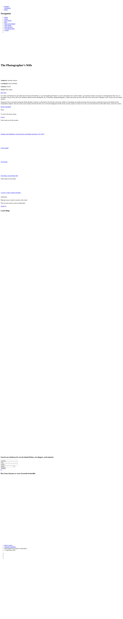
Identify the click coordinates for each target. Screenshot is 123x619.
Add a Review (8, 27)
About (6, 19)
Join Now (3, 60)
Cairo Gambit (4, 148)
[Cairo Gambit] (5, 145)
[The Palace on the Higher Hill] (5, 172)
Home (6, 17)
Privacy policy (8, 545)
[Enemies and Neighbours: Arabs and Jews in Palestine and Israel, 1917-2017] (5, 131)
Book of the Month (9, 24)
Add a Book (7, 25)
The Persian (4, 162)
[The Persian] (5, 159)
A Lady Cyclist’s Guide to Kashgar (11, 192)
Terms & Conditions (10, 547)
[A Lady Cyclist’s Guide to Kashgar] (5, 189)
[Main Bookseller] (37, 496)
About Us (3, 206)
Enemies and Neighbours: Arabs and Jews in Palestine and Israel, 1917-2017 (22, 134)
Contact (6, 30)
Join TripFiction (65, 602)
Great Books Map (9, 28)
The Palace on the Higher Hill (9, 175)
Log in (3, 117)
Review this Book (6, 107)
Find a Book (7, 20)
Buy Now (3, 92)
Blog (5, 22)
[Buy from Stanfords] (8, 542)
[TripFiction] (9, 3)
